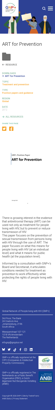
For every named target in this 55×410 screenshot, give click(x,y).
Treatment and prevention (15, 84)
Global (5, 101)
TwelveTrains (33, 396)
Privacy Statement (20, 399)
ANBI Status (7, 399)
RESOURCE (11, 65)
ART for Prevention (15, 76)
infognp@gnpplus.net (12, 342)
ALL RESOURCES (14, 116)
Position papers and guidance (17, 93)
